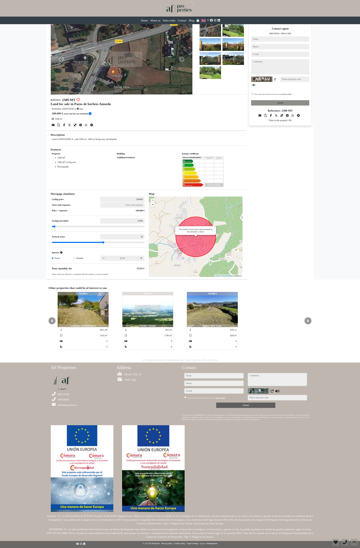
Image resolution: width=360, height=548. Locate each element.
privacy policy (287, 94)
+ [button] (153, 200)
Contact (182, 20)
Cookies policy (180, 543)
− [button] (153, 204)
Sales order (169, 20)
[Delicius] (75, 125)
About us (155, 20)
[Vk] (81, 125)
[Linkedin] (219, 20)
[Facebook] (211, 20)
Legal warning (193, 543)
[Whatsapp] (86, 125)
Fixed (57, 258)
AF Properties (154, 543)
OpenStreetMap (227, 276)
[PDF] (59, 125)
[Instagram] (215, 20)
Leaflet (217, 276)
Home (144, 20)
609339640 (274, 33)
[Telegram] (91, 125)
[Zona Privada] (197, 20)
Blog (191, 20)
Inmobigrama (212, 543)
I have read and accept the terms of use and (273, 94)
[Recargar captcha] (275, 79)
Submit (280, 103)
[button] (52, 320)
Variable (79, 258)
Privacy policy (167, 543)
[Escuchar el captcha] (253, 85)
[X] (70, 125)
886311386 (286, 33)
